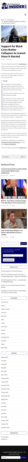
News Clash (4, 326)
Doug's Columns (5, 309)
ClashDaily (12, 175)
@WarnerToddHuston (10, 144)
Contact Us (4, 439)
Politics (3, 333)
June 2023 (3, 406)
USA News (3, 340)
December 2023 (5, 385)
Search (23, 243)
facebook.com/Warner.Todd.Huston (10, 142)
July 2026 (3, 361)
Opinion (3, 330)
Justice (3, 323)
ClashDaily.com (23, 64)
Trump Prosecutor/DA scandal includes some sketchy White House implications (14, 171)
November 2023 (5, 389)
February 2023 (5, 420)
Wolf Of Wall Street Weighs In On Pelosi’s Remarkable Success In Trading (12, 232)
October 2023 (4, 392)
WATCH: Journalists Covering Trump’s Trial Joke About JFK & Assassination (13, 202)
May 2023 (3, 410)
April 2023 (3, 413)
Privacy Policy (4, 437)
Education (4, 316)
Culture (3, 305)
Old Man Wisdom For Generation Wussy (11, 271)
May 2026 (3, 368)
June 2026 (3, 364)
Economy (3, 312)
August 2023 (4, 399)
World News (4, 347)
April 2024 (3, 371)
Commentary (4, 302)
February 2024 (5, 378)
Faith (2, 319)
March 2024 (4, 375)
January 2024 (4, 382)
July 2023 (3, 403)
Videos (3, 344)
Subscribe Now (8, 260)
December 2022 (5, 427)
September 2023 (5, 396)
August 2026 (4, 357)
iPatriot (2, 59)
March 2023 (4, 417)
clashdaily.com (22, 147)
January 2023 (4, 424)
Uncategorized (5, 337)
